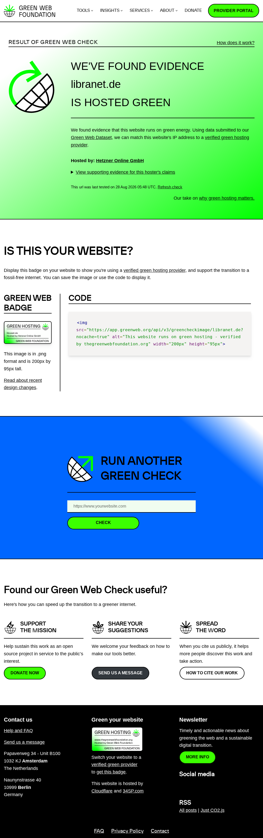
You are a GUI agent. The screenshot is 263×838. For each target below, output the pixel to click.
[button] (92, 11)
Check (103, 522)
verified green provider (114, 764)
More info (197, 757)
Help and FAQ (18, 730)
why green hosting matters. (227, 198)
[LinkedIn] (182, 785)
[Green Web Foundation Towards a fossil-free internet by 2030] (29, 11)
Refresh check (170, 187)
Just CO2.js (212, 810)
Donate (193, 11)
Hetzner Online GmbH (120, 160)
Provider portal (233, 10)
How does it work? (236, 42)
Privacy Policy (127, 831)
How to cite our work (212, 672)
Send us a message (120, 672)
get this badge (111, 772)
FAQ (99, 831)
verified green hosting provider (154, 270)
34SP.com (133, 791)
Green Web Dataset (91, 137)
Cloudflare (101, 791)
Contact (160, 831)
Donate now (25, 672)
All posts (188, 810)
